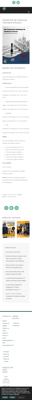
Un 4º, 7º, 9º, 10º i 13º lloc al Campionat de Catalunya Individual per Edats (15, 296)
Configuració (21, 397)
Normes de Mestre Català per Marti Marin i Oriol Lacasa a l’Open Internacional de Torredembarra (16, 258)
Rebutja (12, 397)
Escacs (3, 196)
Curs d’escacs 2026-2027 (13, 252)
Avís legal (6, 351)
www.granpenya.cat (8, 345)
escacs (5, 194)
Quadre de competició (14, 68)
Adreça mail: (6, 386)
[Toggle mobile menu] (29, 12)
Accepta (5, 397)
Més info (16, 394)
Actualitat (19, 194)
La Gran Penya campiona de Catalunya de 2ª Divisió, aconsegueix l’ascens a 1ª (14, 287)
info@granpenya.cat (8, 340)
